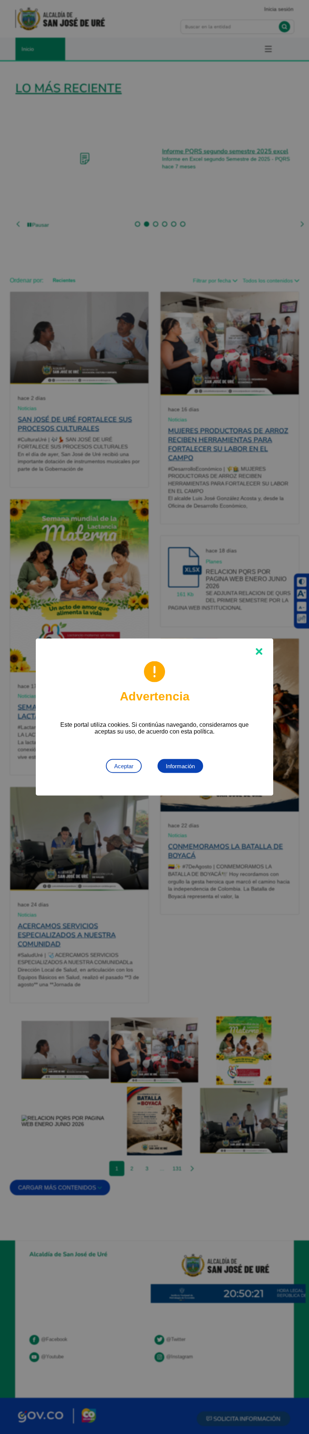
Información (180, 766)
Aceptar (123, 766)
